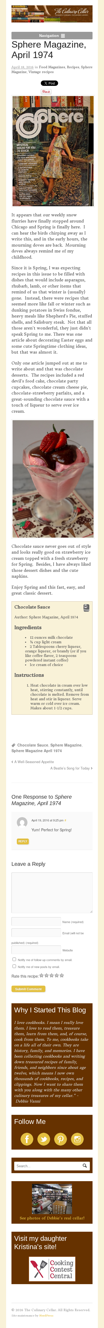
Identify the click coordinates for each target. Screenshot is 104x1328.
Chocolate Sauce (32, 745)
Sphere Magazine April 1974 (36, 750)
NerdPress (46, 1315)
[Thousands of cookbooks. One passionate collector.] (52, 19)
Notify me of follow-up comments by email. (45, 960)
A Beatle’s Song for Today (70, 768)
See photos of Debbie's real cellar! (52, 1218)
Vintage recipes (41, 72)
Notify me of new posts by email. (39, 967)
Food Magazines (52, 67)
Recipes (73, 67)
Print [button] (86, 610)
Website (67, 950)
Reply (22, 841)
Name (73, 922)
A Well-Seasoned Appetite (34, 761)
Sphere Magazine (66, 745)
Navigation (49, 35)
